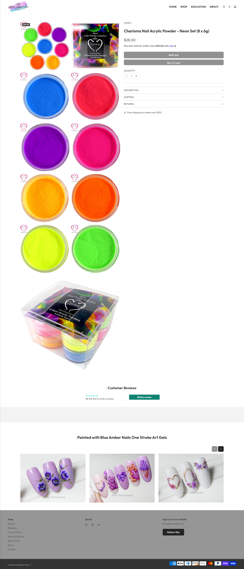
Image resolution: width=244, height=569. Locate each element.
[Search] (224, 7)
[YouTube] (98, 525)
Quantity (129, 70)
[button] (214, 449)
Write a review (144, 397)
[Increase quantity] (136, 76)
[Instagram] (92, 525)
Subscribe (173, 532)
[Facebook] (86, 525)
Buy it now (173, 62)
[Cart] (235, 7)
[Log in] (229, 7)
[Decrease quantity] (127, 76)
